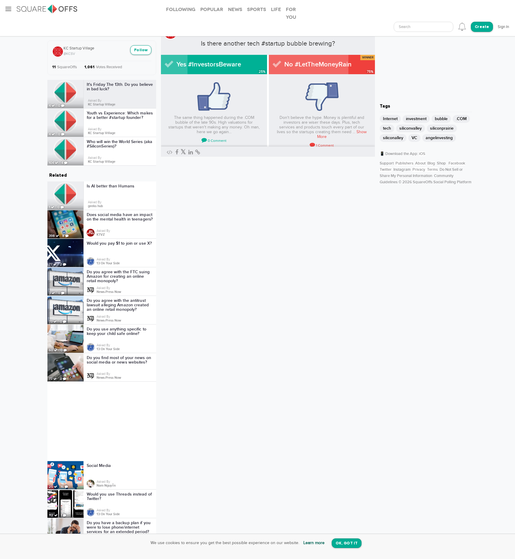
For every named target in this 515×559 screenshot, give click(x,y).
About (420, 163)
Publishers (404, 163)
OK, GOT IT (347, 543)
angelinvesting (439, 137)
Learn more (314, 543)
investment (416, 118)
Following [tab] (181, 10)
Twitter (386, 169)
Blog (431, 163)
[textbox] (423, 27)
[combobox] (423, 27)
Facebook (457, 163)
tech (387, 128)
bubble (441, 118)
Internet (390, 118)
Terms (432, 169)
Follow (141, 50)
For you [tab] (291, 13)
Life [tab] (276, 10)
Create (482, 27)
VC (414, 137)
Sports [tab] (256, 10)
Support (387, 163)
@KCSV (69, 54)
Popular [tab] (211, 10)
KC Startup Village (78, 48)
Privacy (418, 169)
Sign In (503, 26)
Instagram (402, 169)
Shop (441, 163)
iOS (422, 153)
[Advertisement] (102, 421)
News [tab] (235, 10)
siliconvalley (410, 128)
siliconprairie (442, 128)
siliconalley (393, 137)
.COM (461, 118)
